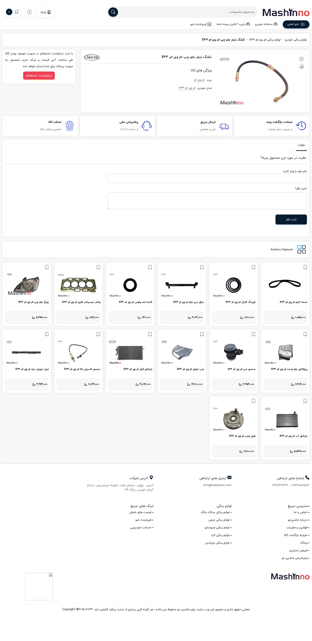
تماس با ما (300, 512)
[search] (113, 12)
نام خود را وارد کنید (295, 171)
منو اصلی (293, 24)
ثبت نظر (291, 219)
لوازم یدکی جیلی (219, 520)
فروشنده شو (198, 24)
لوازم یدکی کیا (220, 535)
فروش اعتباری (298, 550)
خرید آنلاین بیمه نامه (230, 24)
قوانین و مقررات (297, 528)
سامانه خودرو (264, 24)
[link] (285, 294)
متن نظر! (301, 189)
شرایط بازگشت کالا (295, 535)
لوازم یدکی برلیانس (217, 543)
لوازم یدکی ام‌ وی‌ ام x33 (265, 40)
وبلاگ (303, 543)
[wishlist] (29, 12)
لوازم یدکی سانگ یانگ (215, 512)
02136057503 (300, 485)
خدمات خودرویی (140, 528)
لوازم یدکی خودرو (296, 40)
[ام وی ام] (103, 57)
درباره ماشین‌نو (297, 520)
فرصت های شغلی (140, 512)
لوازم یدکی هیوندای (217, 528)
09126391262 (280, 485)
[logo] (286, 12)
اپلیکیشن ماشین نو (294, 558)
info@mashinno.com (217, 485)
